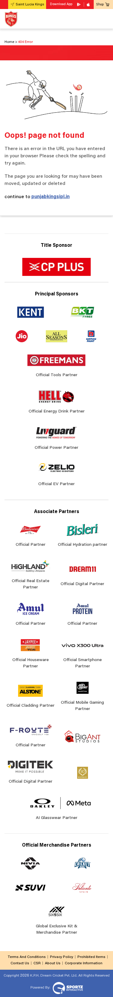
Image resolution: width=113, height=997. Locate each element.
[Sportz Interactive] (67, 988)
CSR (37, 963)
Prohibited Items (91, 957)
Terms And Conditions (27, 957)
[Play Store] (79, 4)
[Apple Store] (89, 4)
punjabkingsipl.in (50, 197)
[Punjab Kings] (11, 19)
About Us (53, 963)
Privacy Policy (61, 957)
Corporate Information (83, 963)
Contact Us (20, 963)
